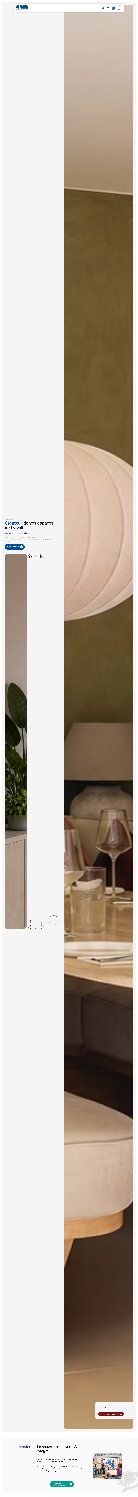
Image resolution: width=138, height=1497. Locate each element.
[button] (103, 8)
